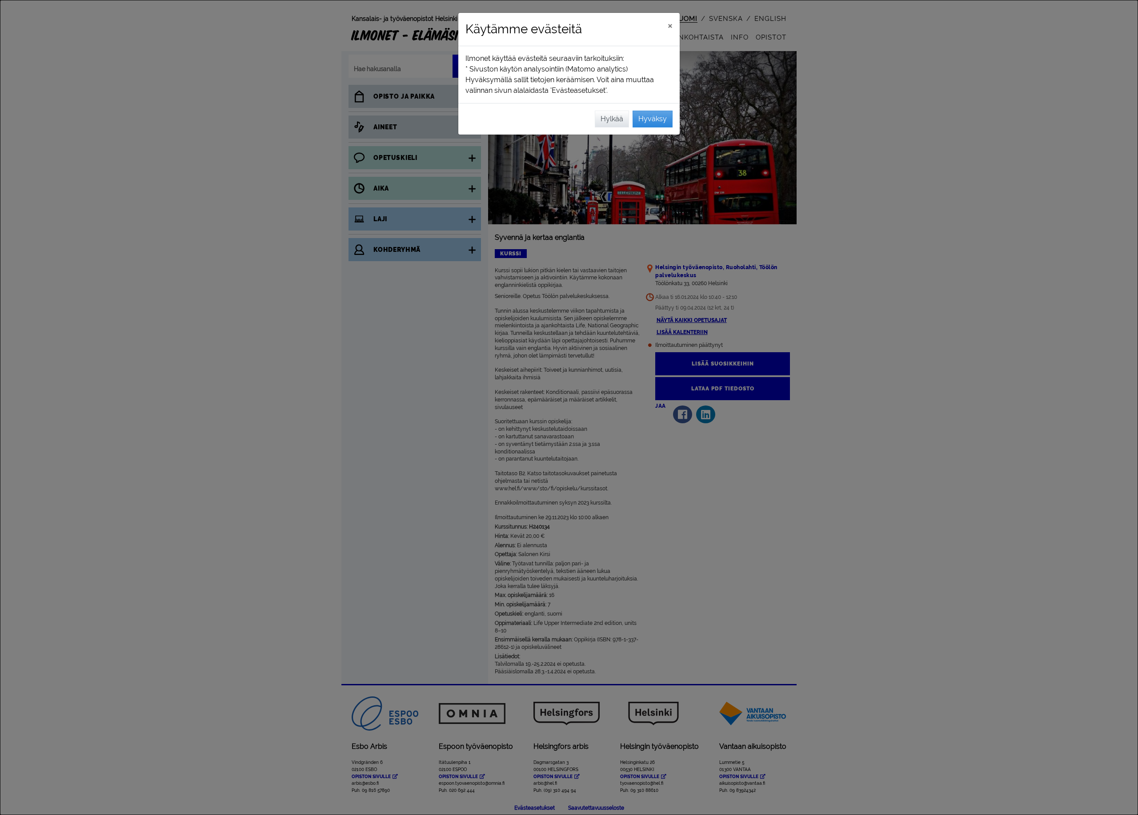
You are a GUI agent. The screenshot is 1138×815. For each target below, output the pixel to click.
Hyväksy (652, 119)
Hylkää (612, 119)
